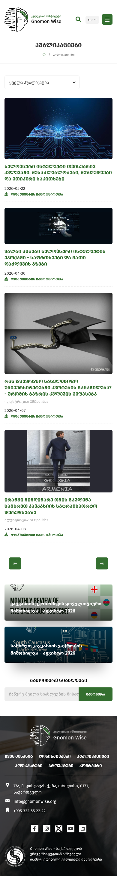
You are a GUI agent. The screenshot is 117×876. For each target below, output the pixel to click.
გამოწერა (95, 694)
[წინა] (15, 563)
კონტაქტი (91, 765)
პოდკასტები (29, 765)
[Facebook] (34, 828)
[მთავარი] (44, 55)
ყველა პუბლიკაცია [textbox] (29, 82)
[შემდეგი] (102, 563)
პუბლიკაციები (93, 756)
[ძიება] (78, 19)
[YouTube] (70, 828)
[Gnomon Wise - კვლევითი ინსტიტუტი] (16, 20)
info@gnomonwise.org (35, 801)
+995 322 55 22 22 (30, 810)
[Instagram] (46, 828)
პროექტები (61, 765)
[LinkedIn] (82, 828)
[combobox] (42, 82)
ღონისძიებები (55, 756)
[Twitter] (58, 828)
